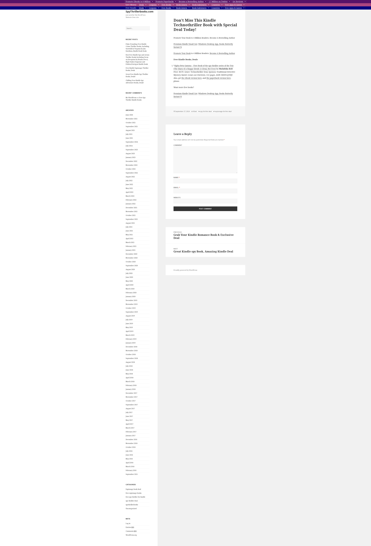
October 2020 (131, 262)
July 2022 (129, 180)
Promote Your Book (182, 53)
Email (177, 187)
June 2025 (129, 138)
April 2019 (129, 331)
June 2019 (129, 323)
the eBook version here (191, 78)
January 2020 (130, 296)
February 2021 (131, 246)
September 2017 (132, 405)
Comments (131, 531)
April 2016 (129, 463)
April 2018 (129, 378)
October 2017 (131, 401)
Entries (130, 527)
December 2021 (131, 208)
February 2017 (131, 432)
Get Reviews (238, 1)
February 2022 (131, 200)
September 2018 (132, 358)
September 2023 (132, 150)
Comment (178, 145)
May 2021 (129, 235)
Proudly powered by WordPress (185, 270)
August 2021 (130, 223)
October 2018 (131, 354)
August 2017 (130, 408)
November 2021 (131, 211)
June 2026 (129, 115)
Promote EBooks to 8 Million (138, 1)
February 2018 (131, 385)
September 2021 (132, 219)
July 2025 (129, 134)
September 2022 (132, 173)
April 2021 (129, 238)
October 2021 (131, 215)
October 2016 (131, 447)
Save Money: (131, 4)
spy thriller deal (132, 501)
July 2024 (129, 146)
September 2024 (132, 142)
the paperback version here (218, 78)
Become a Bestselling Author (191, 1)
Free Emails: (131, 8)
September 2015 (132, 474)
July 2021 (129, 227)
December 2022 (131, 161)
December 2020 (131, 254)
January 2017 (130, 436)
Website (177, 197)
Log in (128, 523)
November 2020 (131, 258)
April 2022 (129, 192)
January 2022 (130, 204)
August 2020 (130, 269)
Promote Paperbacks (164, 1)
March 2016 (130, 466)
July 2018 (129, 366)
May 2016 (129, 459)
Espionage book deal (133, 489)
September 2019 (132, 312)
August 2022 (130, 177)
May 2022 (129, 188)
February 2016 (131, 470)
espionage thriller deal (223, 111)
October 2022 (131, 169)
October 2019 (131, 308)
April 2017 (129, 424)
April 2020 (129, 285)
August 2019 (130, 316)
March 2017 (130, 428)
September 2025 (132, 126)
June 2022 (129, 184)
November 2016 (131, 443)
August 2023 (130, 153)
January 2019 (130, 343)
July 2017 (129, 412)
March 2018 (130, 381)
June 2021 (129, 231)
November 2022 (131, 165)
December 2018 (131, 347)
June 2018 (129, 370)
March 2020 (130, 289)
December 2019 (131, 300)
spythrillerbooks (132, 505)
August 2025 (130, 130)
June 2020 (129, 277)
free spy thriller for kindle (135, 497)
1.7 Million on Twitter (218, 1)
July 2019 (129, 320)
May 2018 (129, 374)
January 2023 (130, 157)
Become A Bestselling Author (222, 53)
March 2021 (130, 242)
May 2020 (129, 281)
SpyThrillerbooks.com (139, 11)
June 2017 (129, 416)
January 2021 (130, 250)
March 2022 (130, 196)
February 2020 (131, 293)
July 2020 (129, 273)
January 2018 (130, 389)
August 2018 (130, 362)
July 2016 (129, 451)
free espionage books (133, 493)
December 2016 (131, 439)
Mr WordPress (131, 98)
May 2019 (129, 327)
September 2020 (132, 265)
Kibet (195, 111)
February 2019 (131, 339)
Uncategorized (131, 508)
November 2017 (131, 397)
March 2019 (130, 335)
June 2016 (129, 455)
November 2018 (131, 351)
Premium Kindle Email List (185, 44)
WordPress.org (131, 535)
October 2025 (131, 123)
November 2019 (131, 304)
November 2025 (131, 119)
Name (177, 177)
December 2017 (131, 393)
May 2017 (129, 420)
